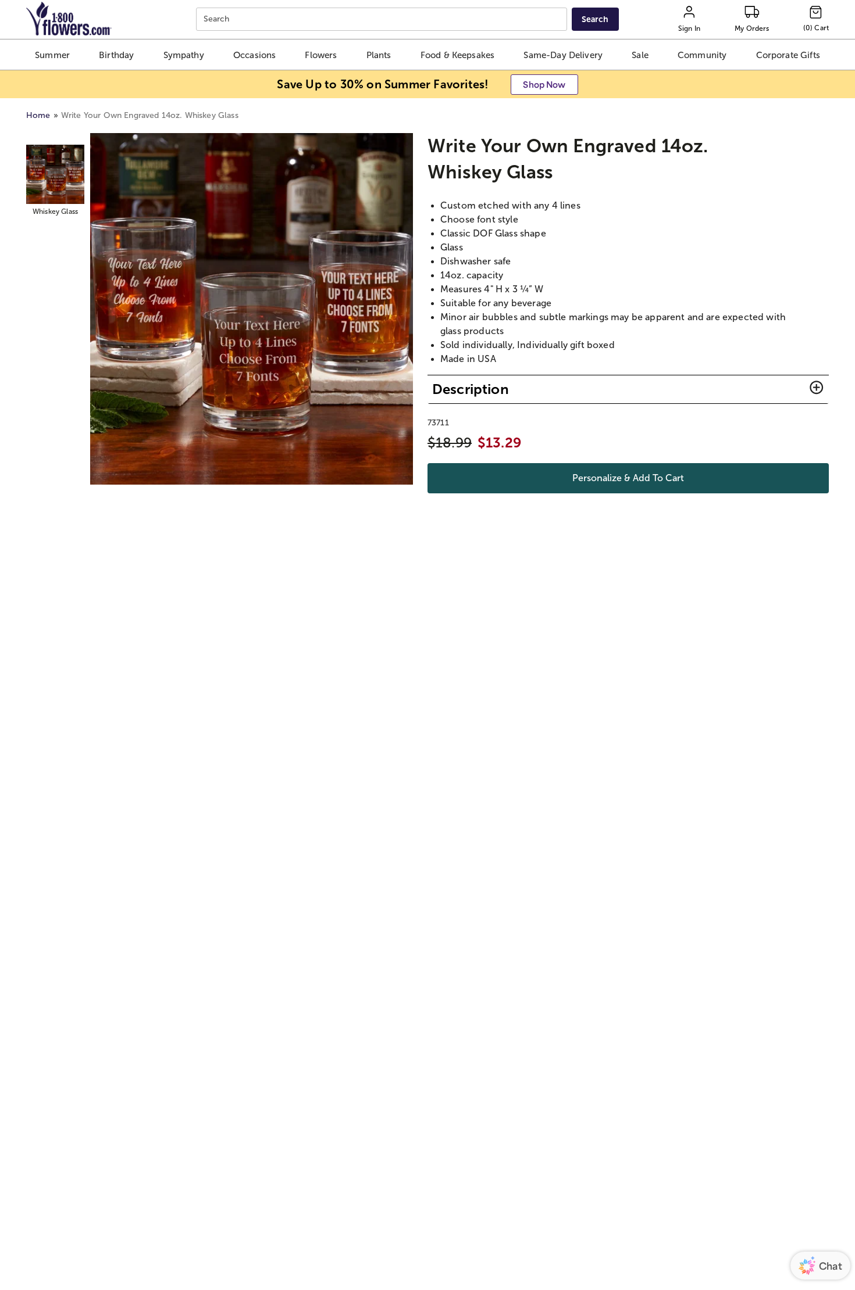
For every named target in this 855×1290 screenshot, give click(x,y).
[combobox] (383, 19)
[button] (52, 55)
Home (38, 115)
